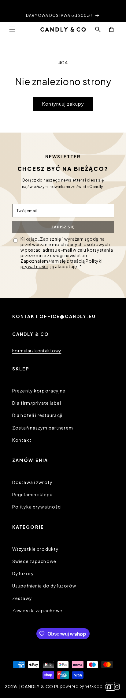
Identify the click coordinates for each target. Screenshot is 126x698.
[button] (12, 29)
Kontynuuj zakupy (63, 104)
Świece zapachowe (34, 561)
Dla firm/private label (36, 403)
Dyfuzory (23, 573)
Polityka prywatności (37, 506)
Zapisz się (63, 227)
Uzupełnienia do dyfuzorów (44, 585)
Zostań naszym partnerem (42, 427)
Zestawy (22, 598)
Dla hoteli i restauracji (37, 415)
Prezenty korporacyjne (39, 390)
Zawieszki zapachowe (37, 610)
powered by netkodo (81, 686)
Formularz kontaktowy (36, 350)
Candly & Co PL (40, 686)
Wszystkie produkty (35, 549)
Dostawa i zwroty (32, 482)
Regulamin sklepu (32, 494)
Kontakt (21, 440)
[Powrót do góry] (110, 686)
